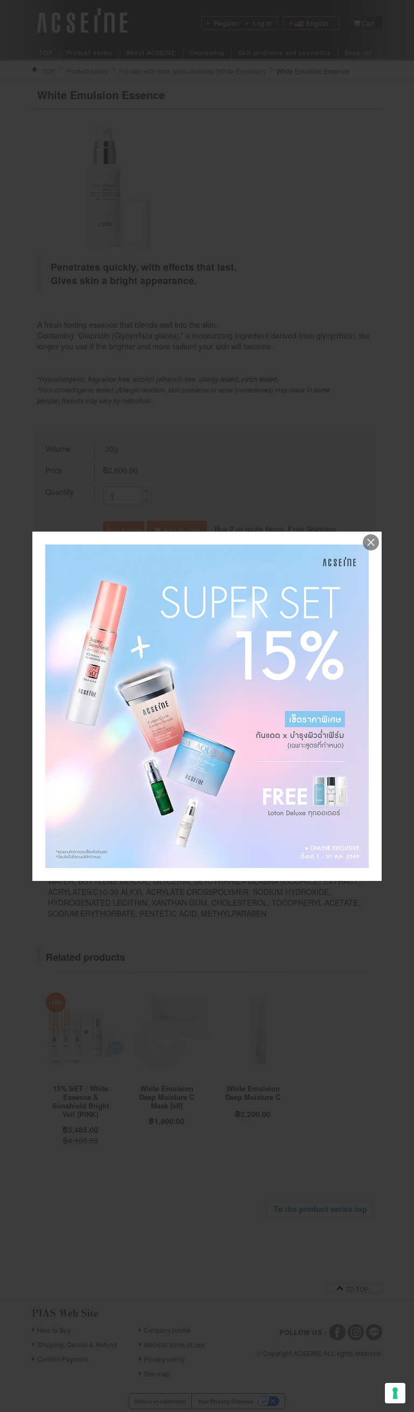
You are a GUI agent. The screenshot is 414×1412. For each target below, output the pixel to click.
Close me (371, 542)
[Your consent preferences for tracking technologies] (395, 1393)
